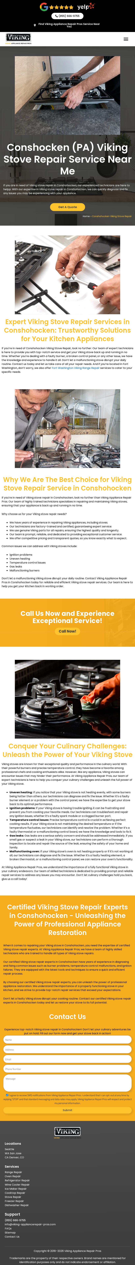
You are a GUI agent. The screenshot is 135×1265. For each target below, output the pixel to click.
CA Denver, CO (14, 1157)
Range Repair (13, 1172)
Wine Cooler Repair (17, 1185)
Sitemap (10, 1232)
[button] (126, 39)
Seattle (9, 1149)
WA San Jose (13, 1153)
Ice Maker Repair (16, 1189)
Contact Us (12, 1237)
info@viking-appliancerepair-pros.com (30, 1224)
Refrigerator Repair (17, 1180)
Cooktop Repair (15, 1193)
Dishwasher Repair (17, 1205)
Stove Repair (13, 1197)
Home (86, 216)
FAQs (8, 1228)
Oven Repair (13, 1176)
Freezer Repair (14, 1201)
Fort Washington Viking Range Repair (76, 368)
